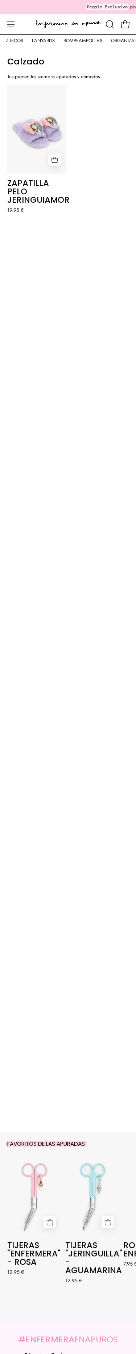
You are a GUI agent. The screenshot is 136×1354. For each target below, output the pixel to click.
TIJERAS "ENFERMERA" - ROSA (34, 1253)
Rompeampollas (82, 40)
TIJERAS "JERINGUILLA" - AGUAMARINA (92, 1258)
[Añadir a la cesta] (54, 160)
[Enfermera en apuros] (68, 24)
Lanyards (43, 40)
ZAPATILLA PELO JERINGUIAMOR (36, 191)
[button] (109, 24)
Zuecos (14, 40)
